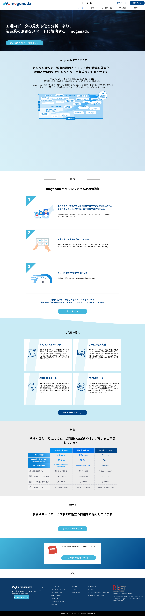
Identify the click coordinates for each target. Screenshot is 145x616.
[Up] (72, 573)
